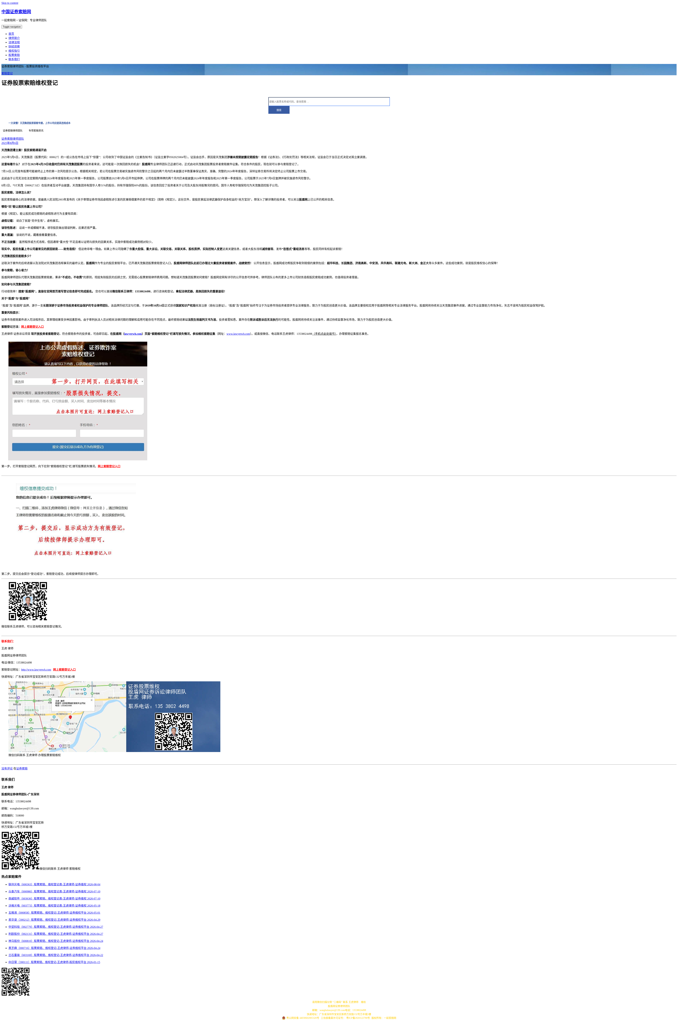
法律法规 (14, 42)
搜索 (278, 110)
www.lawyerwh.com (238, 333)
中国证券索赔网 (16, 11)
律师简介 (14, 38)
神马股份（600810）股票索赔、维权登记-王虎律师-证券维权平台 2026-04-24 (55, 940)
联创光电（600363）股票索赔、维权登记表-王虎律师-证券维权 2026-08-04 (54, 884)
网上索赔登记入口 (32, 326)
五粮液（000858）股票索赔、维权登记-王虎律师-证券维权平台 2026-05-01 (54, 912)
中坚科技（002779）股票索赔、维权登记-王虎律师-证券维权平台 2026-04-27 (55, 926)
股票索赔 (14, 55)
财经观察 (14, 46)
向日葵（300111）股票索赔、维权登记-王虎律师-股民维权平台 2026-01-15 (54, 962)
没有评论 (7, 768)
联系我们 (14, 59)
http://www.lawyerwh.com (36, 669)
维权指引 (14, 50)
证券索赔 (22, 768)
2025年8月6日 (9, 143)
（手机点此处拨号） (324, 333)
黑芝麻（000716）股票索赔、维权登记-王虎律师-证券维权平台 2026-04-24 (54, 948)
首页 (11, 33)
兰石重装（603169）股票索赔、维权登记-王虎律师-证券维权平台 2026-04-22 (55, 955)
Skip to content (9, 2)
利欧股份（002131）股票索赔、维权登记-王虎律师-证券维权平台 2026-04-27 (55, 933)
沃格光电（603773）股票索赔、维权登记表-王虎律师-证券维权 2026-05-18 (54, 905)
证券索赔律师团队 (12, 138)
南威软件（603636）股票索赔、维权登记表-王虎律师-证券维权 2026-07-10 (54, 898)
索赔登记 (7, 73)
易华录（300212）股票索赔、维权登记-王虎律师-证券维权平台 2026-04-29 (54, 919)
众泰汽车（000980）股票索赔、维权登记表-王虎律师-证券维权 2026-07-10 (54, 891)
